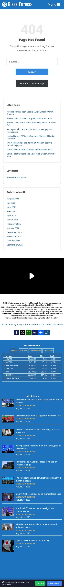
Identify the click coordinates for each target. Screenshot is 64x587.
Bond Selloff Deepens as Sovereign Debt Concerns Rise (31, 155)
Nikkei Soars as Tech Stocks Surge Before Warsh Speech (30, 113)
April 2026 (11, 215)
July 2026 (11, 202)
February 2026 (14, 223)
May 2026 (11, 211)
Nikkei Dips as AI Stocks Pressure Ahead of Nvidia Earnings (30, 137)
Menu (52, 4)
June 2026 (11, 207)
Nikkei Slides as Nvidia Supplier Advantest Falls (29, 118)
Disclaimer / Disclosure (12, 313)
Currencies (48, 351)
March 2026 (12, 219)
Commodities (35, 351)
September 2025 (15, 244)
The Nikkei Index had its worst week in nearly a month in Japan (29, 144)
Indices (14, 351)
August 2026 (13, 198)
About (4, 324)
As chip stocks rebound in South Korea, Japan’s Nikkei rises (29, 130)
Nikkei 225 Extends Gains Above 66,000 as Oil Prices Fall (31, 124)
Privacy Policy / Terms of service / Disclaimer (30, 324)
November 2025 (14, 236)
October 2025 (13, 240)
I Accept (40, 583)
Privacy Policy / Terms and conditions (42, 313)
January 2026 (13, 228)
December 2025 (14, 232)
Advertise (58, 324)
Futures (23, 351)
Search (32, 71)
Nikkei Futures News (17, 177)
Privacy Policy (54, 583)
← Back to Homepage (32, 83)
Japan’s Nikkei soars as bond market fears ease (29, 149)
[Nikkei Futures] (32, 4)
